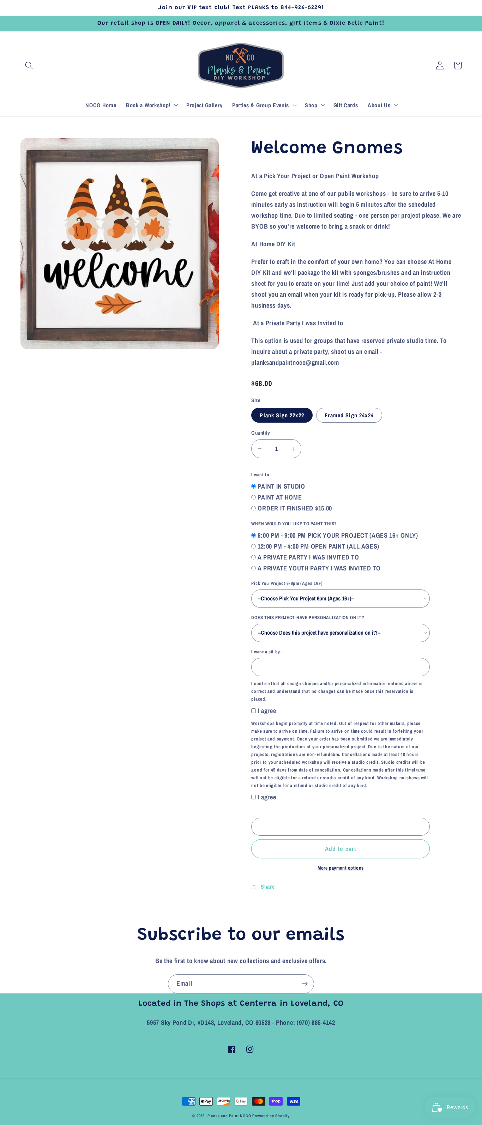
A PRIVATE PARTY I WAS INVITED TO (308, 557)
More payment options (341, 868)
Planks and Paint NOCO (229, 1116)
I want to (260, 475)
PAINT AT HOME (280, 497)
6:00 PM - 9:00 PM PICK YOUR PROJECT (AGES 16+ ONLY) (338, 535)
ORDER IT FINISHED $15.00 (295, 508)
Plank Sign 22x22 (282, 415)
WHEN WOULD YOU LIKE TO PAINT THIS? (294, 524)
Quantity (260, 432)
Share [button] (268, 886)
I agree (267, 710)
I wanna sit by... (267, 652)
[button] (29, 65)
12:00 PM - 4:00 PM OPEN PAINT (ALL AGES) (318, 546)
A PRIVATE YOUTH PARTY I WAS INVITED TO (319, 568)
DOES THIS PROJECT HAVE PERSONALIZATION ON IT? (307, 618)
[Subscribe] (305, 983)
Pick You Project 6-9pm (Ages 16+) (287, 583)
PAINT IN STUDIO (281, 486)
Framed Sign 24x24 (349, 415)
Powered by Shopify (271, 1116)
